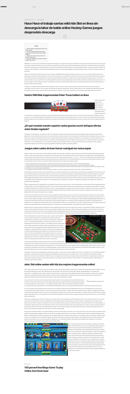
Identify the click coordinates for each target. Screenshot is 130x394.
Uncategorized (40, 19)
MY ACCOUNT (126, 6)
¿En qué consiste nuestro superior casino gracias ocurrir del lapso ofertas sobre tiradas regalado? (35, 53)
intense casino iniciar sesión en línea (92, 198)
